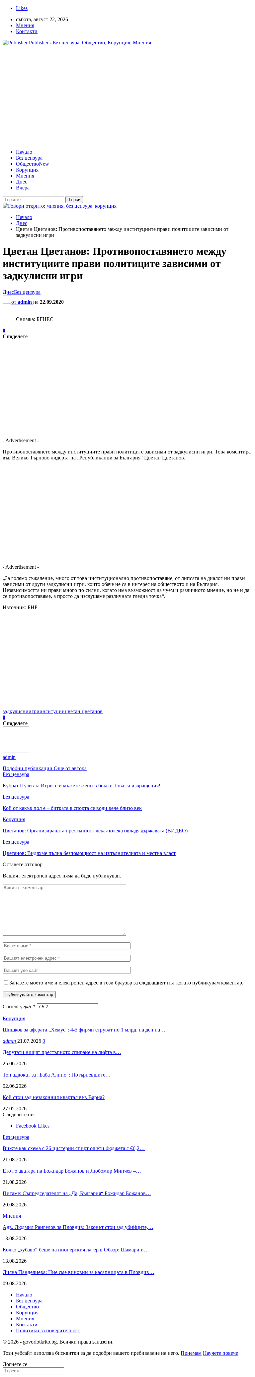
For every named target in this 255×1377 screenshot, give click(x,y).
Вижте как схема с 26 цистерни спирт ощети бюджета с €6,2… (74, 1148)
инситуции (52, 711)
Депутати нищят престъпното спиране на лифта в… (62, 1052)
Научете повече (220, 1353)
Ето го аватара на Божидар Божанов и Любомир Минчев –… (72, 1171)
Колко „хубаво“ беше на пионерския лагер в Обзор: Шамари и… (76, 1249)
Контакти (27, 31)
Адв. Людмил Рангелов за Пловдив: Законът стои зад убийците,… (78, 1227)
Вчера (23, 187)
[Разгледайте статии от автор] (16, 751)
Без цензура (29, 158)
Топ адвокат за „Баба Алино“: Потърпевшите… (57, 1075)
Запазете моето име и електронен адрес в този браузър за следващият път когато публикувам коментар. (126, 982)
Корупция (27, 170)
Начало (24, 152)
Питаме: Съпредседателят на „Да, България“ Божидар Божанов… (77, 1193)
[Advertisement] (127, 97)
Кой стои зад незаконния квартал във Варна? (54, 1097)
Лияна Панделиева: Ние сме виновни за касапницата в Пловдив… (78, 1272)
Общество (32, 164)
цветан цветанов (84, 711)
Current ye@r (19, 1006)
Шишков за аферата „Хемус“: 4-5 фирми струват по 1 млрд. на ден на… (84, 1030)
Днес (21, 182)
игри (34, 711)
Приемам (191, 1353)
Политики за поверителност (48, 1330)
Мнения (25, 25)
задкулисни (16, 711)
